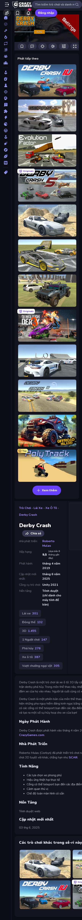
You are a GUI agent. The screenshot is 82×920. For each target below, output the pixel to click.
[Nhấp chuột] (5, 143)
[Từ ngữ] (5, 163)
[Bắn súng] (5, 92)
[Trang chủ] (5, 17)
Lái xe (38, 508)
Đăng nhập (46, 13)
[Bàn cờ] (5, 85)
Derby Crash (28, 515)
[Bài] (5, 79)
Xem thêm (49, 490)
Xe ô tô (51, 508)
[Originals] (5, 50)
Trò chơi (25, 508)
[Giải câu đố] (5, 104)
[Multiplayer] (5, 56)
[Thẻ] (5, 172)
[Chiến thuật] (5, 98)
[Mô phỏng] (5, 137)
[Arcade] (5, 72)
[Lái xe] (5, 130)
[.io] (5, 124)
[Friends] (7, 13)
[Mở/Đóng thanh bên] (6, 4)
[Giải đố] (5, 111)
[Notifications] (28, 13)
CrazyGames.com (31, 735)
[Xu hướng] (5, 37)
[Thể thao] (5, 156)
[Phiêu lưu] (5, 150)
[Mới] (5, 30)
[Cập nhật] (5, 43)
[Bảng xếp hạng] (5, 63)
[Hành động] (5, 117)
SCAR (73, 757)
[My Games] (17, 13)
